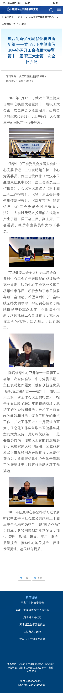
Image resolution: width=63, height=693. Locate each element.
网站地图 (49, 664)
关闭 (39, 577)
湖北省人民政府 (32, 617)
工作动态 (6, 23)
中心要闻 (21, 23)
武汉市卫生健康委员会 (32, 639)
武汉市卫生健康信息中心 (26, 7)
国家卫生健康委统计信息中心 (32, 610)
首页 (20, 17)
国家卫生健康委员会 (32, 602)
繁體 (55, 3)
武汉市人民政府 (32, 631)
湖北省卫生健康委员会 (32, 624)
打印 (25, 577)
